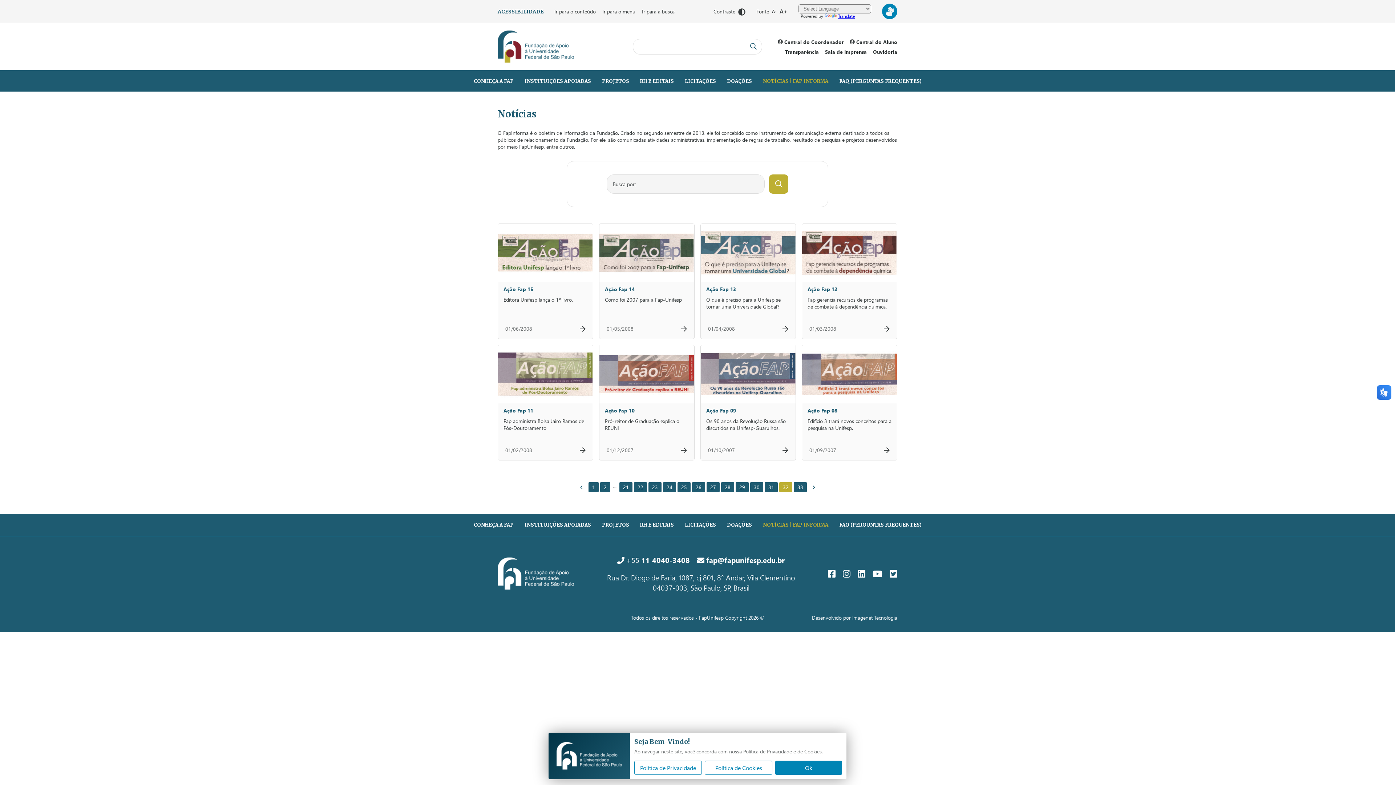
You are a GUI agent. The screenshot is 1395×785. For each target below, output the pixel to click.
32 (786, 487)
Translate (846, 16)
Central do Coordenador (813, 42)
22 (640, 487)
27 (713, 487)
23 (655, 487)
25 (684, 487)
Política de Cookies (738, 768)
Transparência (802, 51)
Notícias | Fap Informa (795, 81)
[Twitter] (893, 573)
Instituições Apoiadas (558, 81)
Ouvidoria (885, 51)
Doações (739, 81)
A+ (784, 11)
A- (774, 11)
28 (728, 487)
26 (698, 487)
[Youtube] (877, 573)
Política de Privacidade (668, 768)
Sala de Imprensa (846, 51)
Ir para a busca (658, 11)
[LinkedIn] (861, 573)
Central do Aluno (876, 42)
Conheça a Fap (494, 81)
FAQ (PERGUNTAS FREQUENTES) (880, 81)
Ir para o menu (618, 11)
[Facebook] (832, 573)
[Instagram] (846, 573)
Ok (808, 768)
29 (742, 487)
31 (771, 487)
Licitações (700, 81)
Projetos (615, 81)
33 (800, 487)
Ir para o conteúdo (575, 11)
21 (626, 487)
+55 (657, 560)
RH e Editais (657, 81)
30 (757, 487)
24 (669, 487)
